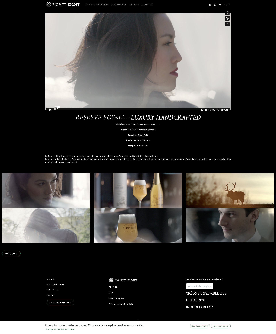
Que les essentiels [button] (200, 326)
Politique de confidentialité (121, 304)
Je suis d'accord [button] (221, 326)
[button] (138, 318)
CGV (111, 292)
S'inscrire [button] (221, 286)
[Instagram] (215, 4)
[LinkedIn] (209, 4)
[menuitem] (97, 4)
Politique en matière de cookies (60, 329)
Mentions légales (116, 298)
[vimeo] (220, 4)
